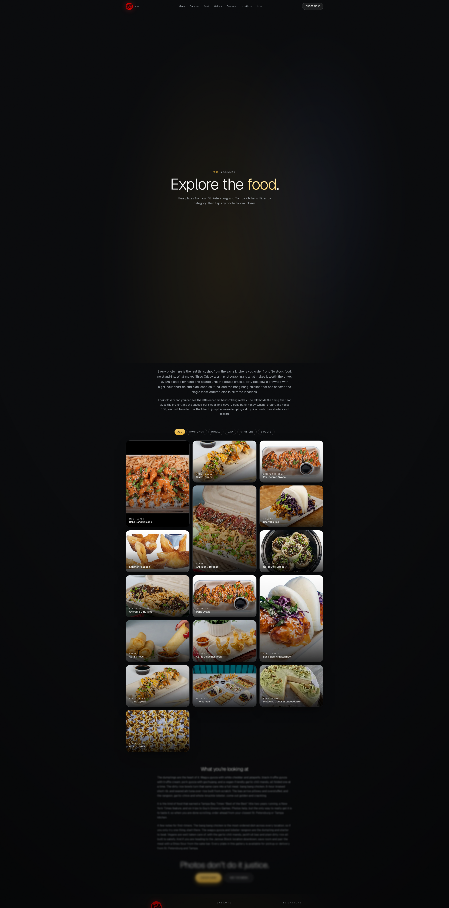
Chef (206, 6)
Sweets (266, 431)
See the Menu (239, 877)
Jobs (259, 6)
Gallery (218, 6)
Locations (246, 6)
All (179, 431)
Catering (194, 6)
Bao (230, 431)
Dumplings (196, 431)
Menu (182, 6)
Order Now (313, 6)
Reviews (231, 6)
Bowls (215, 431)
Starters (247, 431)
